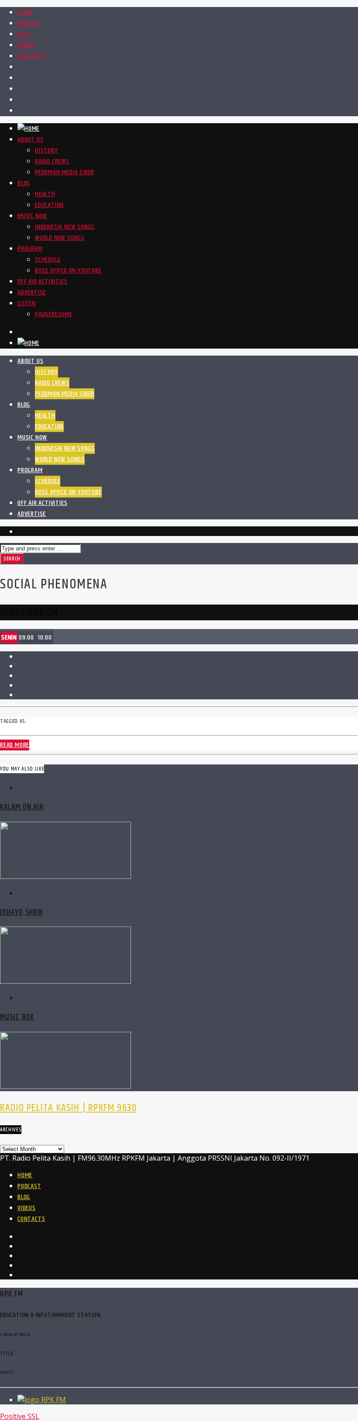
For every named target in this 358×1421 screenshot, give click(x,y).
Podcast (29, 23)
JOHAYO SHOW (21, 912)
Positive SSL (19, 1416)
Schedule (47, 259)
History (46, 150)
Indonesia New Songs (65, 226)
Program (30, 248)
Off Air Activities (42, 281)
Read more (14, 745)
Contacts (31, 56)
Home (24, 12)
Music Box (17, 1017)
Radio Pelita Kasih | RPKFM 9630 (68, 1108)
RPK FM (53, 1399)
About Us (30, 139)
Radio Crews (52, 161)
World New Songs (60, 237)
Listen (26, 303)
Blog (23, 34)
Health (45, 194)
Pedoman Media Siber (64, 172)
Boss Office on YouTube (68, 270)
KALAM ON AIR (22, 807)
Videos (26, 45)
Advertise (31, 292)
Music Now (32, 216)
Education (49, 205)
